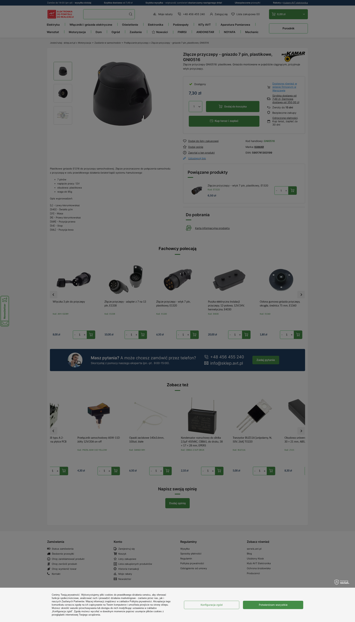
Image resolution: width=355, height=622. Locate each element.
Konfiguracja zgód (212, 604)
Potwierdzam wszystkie (273, 604)
